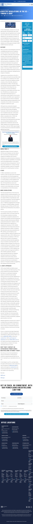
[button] (30, 4)
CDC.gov (3, 377)
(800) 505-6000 (7, 336)
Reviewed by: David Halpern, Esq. (18, 15)
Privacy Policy (24, 521)
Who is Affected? (26, 43)
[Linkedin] (29, 507)
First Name (24, 33)
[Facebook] (27, 507)
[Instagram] (31, 507)
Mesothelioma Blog (3, 9)
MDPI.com (3, 375)
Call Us (15, 1)
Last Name (29, 33)
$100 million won (13, 339)
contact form (3, 338)
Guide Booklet (26, 49)
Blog (8, 9)
